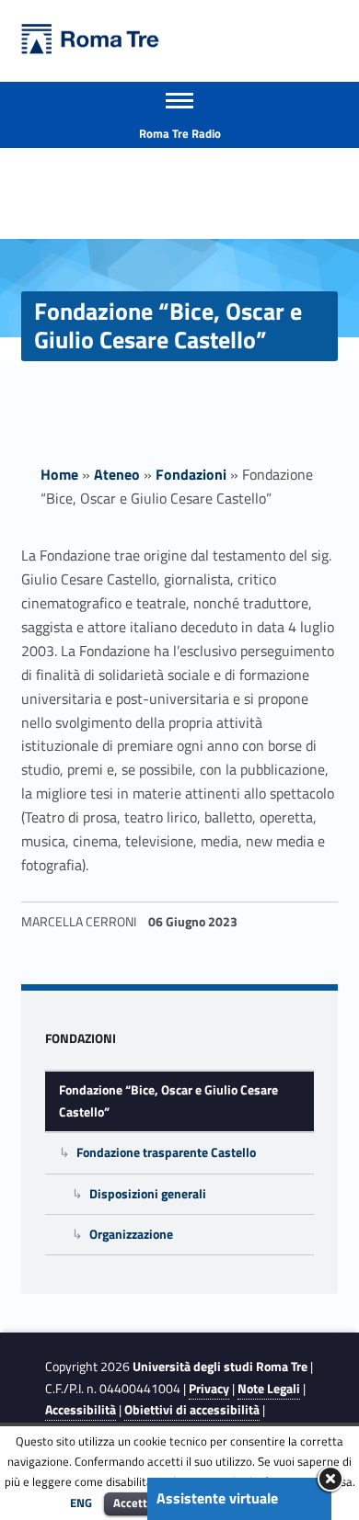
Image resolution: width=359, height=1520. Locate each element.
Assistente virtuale (217, 1498)
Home (59, 474)
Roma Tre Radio (180, 133)
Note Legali (268, 1388)
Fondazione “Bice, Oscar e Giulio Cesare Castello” (168, 1100)
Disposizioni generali (147, 1194)
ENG (81, 1502)
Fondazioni (191, 474)
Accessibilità (80, 1410)
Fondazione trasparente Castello (166, 1152)
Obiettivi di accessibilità (192, 1410)
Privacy (209, 1388)
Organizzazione (131, 1234)
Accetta (133, 1502)
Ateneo (117, 474)
